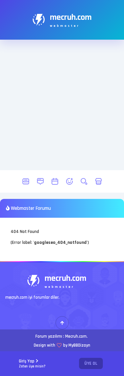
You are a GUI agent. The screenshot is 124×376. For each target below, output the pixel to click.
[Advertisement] (62, 105)
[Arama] (84, 181)
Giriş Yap (32, 363)
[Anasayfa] (26, 181)
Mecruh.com (76, 336)
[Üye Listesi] (69, 181)
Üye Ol (91, 363)
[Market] (98, 181)
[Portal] (40, 181)
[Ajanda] (55, 181)
